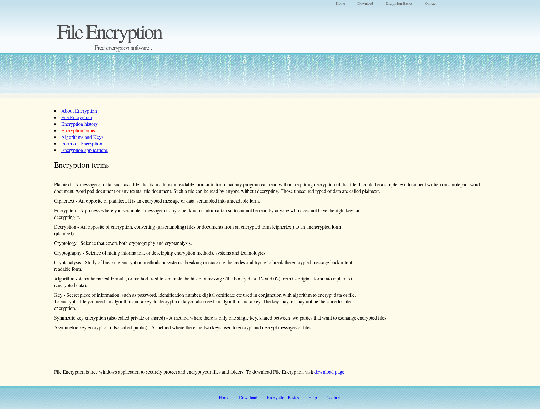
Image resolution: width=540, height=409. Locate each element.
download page (329, 371)
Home (340, 3)
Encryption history (79, 123)
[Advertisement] (268, 20)
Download (365, 3)
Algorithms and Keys (82, 137)
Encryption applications (84, 150)
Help (312, 398)
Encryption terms (78, 130)
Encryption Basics (399, 3)
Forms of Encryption (81, 143)
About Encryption (79, 110)
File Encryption (76, 117)
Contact (430, 3)
